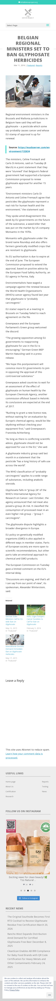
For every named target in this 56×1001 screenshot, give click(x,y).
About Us (9, 786)
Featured (31, 65)
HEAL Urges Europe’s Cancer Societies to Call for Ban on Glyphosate (35, 620)
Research (9, 796)
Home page (10, 781)
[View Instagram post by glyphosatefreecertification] (47, 871)
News (44, 791)
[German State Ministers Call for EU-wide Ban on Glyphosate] (15, 610)
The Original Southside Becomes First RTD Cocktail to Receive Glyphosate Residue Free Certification (28, 920)
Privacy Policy (14, 990)
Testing (45, 786)
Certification (11, 791)
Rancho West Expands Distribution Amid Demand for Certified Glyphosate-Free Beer (26, 937)
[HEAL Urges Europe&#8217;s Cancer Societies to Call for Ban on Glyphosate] (36, 610)
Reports (39, 65)
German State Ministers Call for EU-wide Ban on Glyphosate (14, 620)
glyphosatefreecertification (28, 822)
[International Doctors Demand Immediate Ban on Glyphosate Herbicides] (15, 639)
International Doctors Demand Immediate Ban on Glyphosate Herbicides (15, 650)
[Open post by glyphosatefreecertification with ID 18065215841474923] (28, 847)
